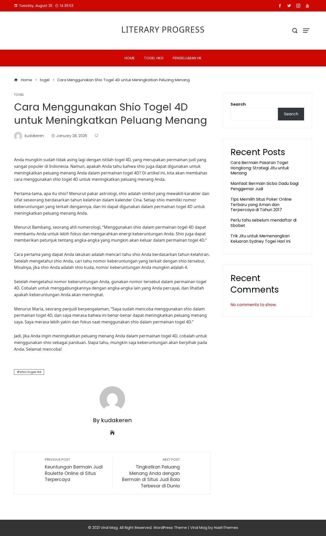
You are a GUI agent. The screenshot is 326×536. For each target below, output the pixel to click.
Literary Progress (163, 29)
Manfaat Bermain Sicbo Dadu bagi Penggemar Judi (264, 186)
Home (130, 58)
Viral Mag (198, 527)
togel (19, 95)
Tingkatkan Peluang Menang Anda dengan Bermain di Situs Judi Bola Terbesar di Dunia (151, 473)
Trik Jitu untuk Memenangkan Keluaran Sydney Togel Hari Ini (260, 238)
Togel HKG (154, 58)
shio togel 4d (30, 372)
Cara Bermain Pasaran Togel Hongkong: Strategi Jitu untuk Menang (259, 168)
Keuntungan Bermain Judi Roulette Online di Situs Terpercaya (74, 470)
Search (238, 104)
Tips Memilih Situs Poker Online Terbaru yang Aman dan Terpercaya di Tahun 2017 (261, 204)
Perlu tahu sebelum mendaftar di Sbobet (263, 222)
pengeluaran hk (187, 58)
